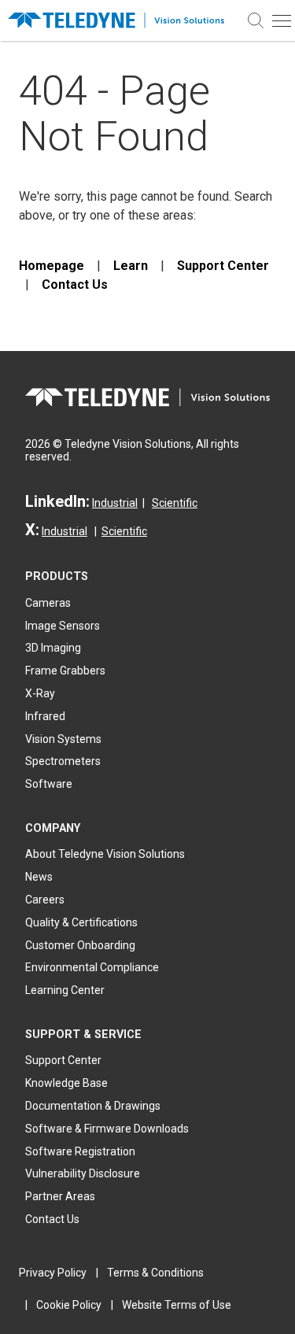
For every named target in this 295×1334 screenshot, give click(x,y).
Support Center (223, 265)
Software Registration (80, 1151)
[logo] (121, 21)
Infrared (45, 716)
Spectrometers (63, 761)
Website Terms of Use (176, 1305)
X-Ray (40, 693)
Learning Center (65, 990)
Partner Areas (60, 1196)
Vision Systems (63, 739)
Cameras (48, 603)
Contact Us (75, 284)
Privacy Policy (53, 1272)
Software (48, 784)
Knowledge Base (66, 1083)
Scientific (174, 503)
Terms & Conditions (155, 1272)
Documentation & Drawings (92, 1105)
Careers (45, 899)
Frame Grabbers (65, 670)
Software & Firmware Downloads (107, 1128)
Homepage (51, 265)
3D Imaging (53, 647)
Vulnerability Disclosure (82, 1173)
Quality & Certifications (81, 922)
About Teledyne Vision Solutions (105, 854)
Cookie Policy (68, 1305)
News (39, 876)
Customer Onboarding (80, 945)
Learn (130, 265)
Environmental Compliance (92, 967)
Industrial (115, 503)
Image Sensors (62, 625)
